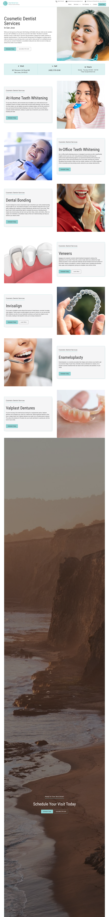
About (69, 4)
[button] (77, 4)
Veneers (61, 258)
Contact (95, 4)
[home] (11, 3)
